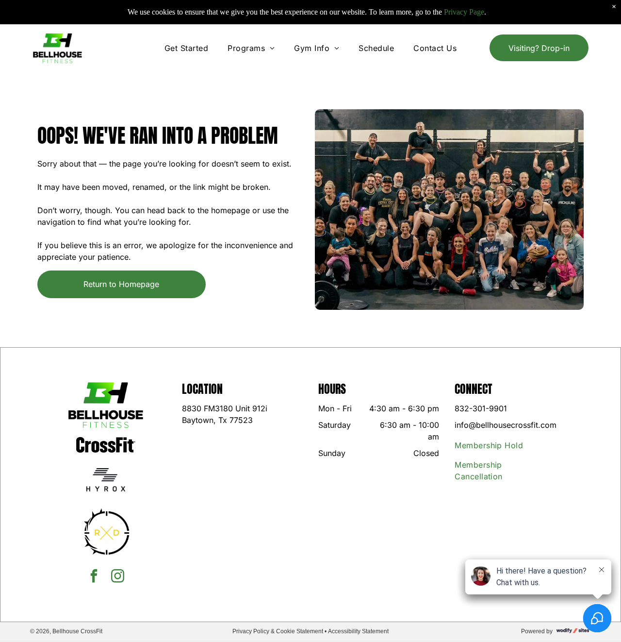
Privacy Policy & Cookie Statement (277, 631)
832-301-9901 (481, 408)
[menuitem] (186, 48)
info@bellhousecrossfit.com (505, 425)
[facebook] (94, 577)
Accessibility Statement (358, 631)
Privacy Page (464, 12)
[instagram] (118, 577)
